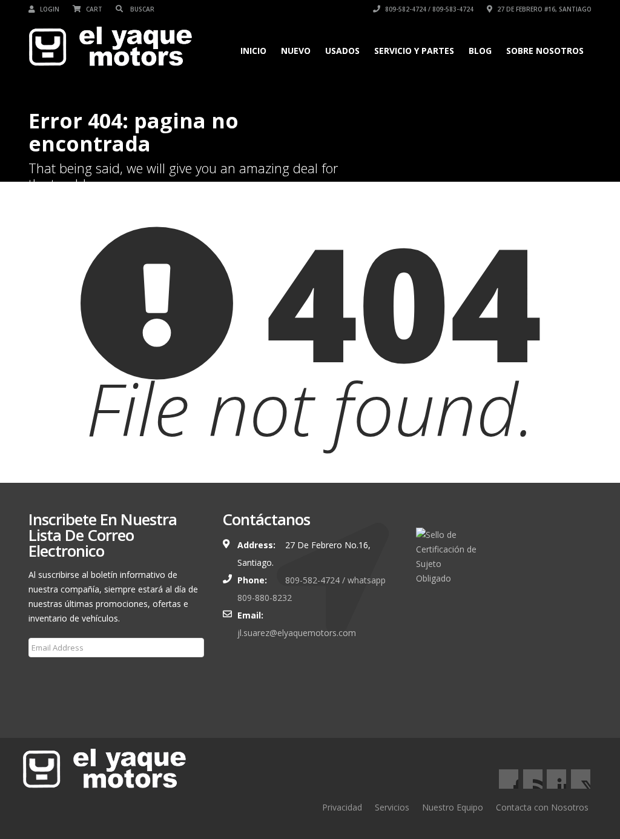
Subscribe (54, 676)
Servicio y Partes (414, 50)
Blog (480, 50)
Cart (93, 9)
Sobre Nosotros (545, 50)
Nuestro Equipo (452, 807)
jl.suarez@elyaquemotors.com (296, 632)
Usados (342, 50)
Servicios (392, 807)
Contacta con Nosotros (542, 807)
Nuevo (296, 50)
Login (48, 9)
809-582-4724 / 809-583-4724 (428, 9)
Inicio (253, 50)
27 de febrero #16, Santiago (543, 9)
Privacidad (342, 807)
